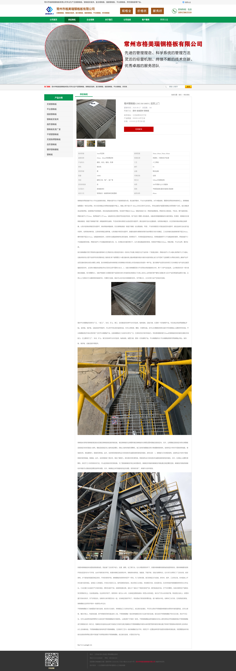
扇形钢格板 (52, 124)
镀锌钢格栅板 (53, 149)
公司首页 (53, 20)
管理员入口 (115, 665)
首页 (180, 95)
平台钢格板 (52, 109)
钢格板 (50, 154)
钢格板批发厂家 (54, 129)
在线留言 (138, 129)
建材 (134, 111)
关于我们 (108, 20)
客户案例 (145, 20)
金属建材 (140, 111)
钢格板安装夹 (53, 119)
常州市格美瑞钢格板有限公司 (145, 662)
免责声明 (108, 665)
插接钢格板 (52, 114)
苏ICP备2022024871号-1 (128, 662)
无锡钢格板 (52, 104)
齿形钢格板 (52, 144)
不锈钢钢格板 (53, 134)
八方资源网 (101, 665)
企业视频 (90, 20)
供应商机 (72, 20)
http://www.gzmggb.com (85, 645)
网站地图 (122, 665)
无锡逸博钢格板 (54, 139)
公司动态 (127, 20)
